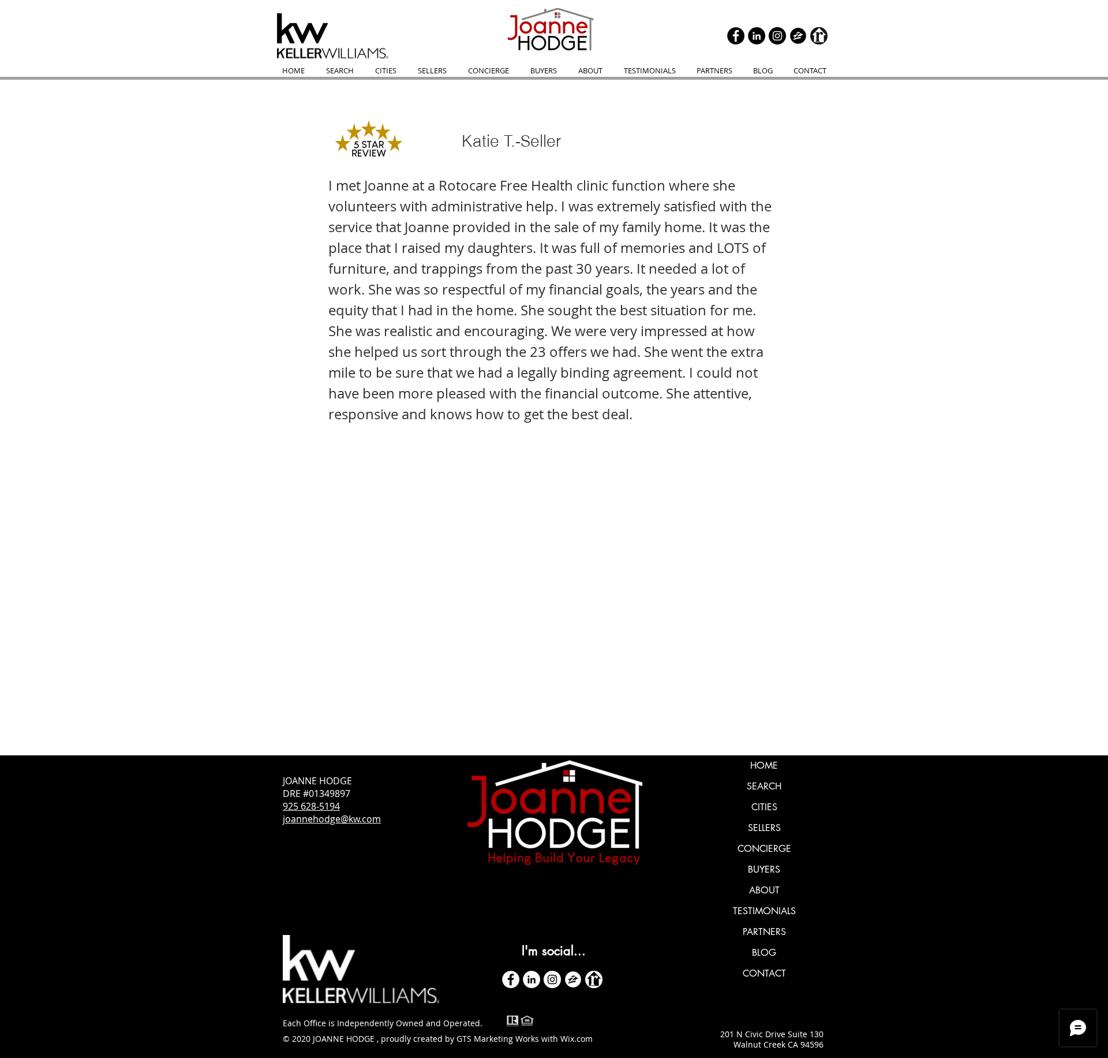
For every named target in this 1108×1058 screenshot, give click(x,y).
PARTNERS (764, 932)
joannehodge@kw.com (332, 819)
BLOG (764, 953)
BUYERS (764, 869)
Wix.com (576, 1038)
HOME (764, 765)
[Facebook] (735, 35)
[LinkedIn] (756, 35)
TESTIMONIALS (764, 911)
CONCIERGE (764, 849)
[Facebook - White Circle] (510, 979)
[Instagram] (777, 35)
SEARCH (764, 786)
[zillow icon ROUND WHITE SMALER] (573, 979)
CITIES (764, 807)
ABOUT (764, 890)
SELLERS (764, 828)
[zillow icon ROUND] (798, 35)
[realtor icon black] (819, 35)
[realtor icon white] (593, 979)
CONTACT (764, 973)
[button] (488, 70)
